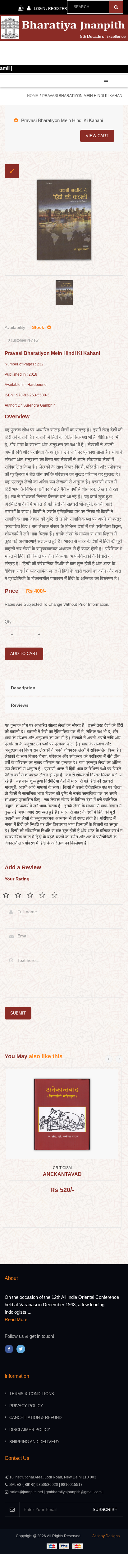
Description (23, 687)
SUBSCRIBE (105, 1509)
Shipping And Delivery (34, 1441)
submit (18, 1013)
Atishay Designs (106, 1536)
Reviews (20, 705)
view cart (97, 135)
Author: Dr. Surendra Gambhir (30, 406)
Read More (16, 1319)
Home (32, 96)
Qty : (9, 621)
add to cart (24, 653)
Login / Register (50, 9)
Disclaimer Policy (29, 1429)
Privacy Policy (26, 1405)
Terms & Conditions (31, 1393)
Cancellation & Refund (35, 1417)
